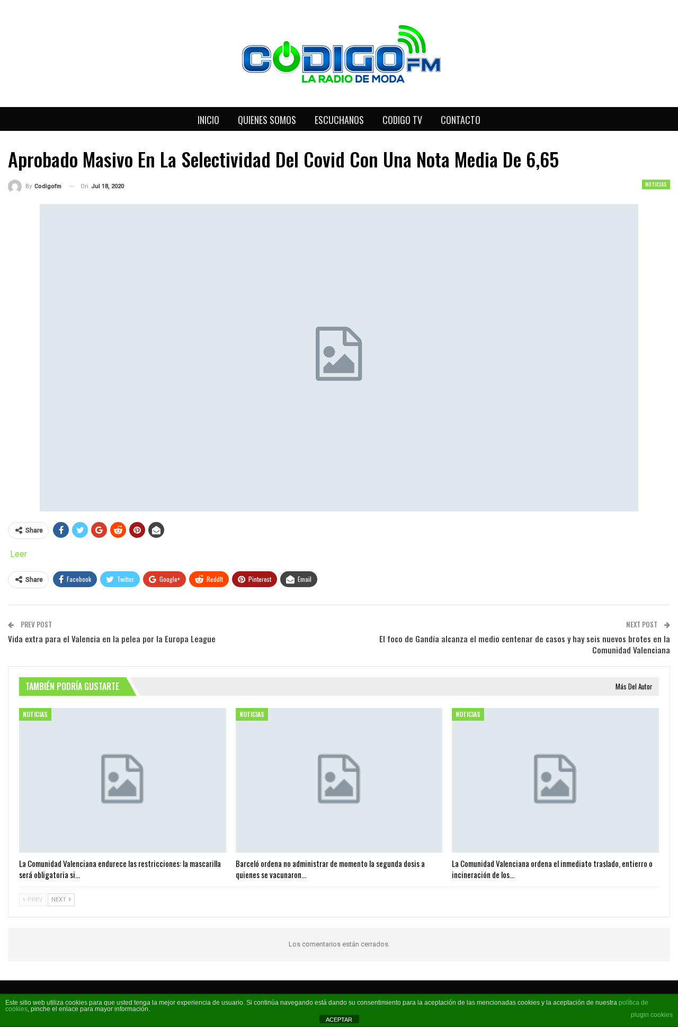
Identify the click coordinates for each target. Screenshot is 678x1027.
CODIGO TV (402, 120)
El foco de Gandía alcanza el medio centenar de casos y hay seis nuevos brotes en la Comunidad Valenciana (524, 644)
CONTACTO (460, 120)
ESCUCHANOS (339, 120)
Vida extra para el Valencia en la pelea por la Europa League (112, 638)
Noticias (656, 184)
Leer (18, 554)
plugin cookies (652, 1015)
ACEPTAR (339, 1019)
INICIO (208, 120)
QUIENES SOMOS (267, 120)
